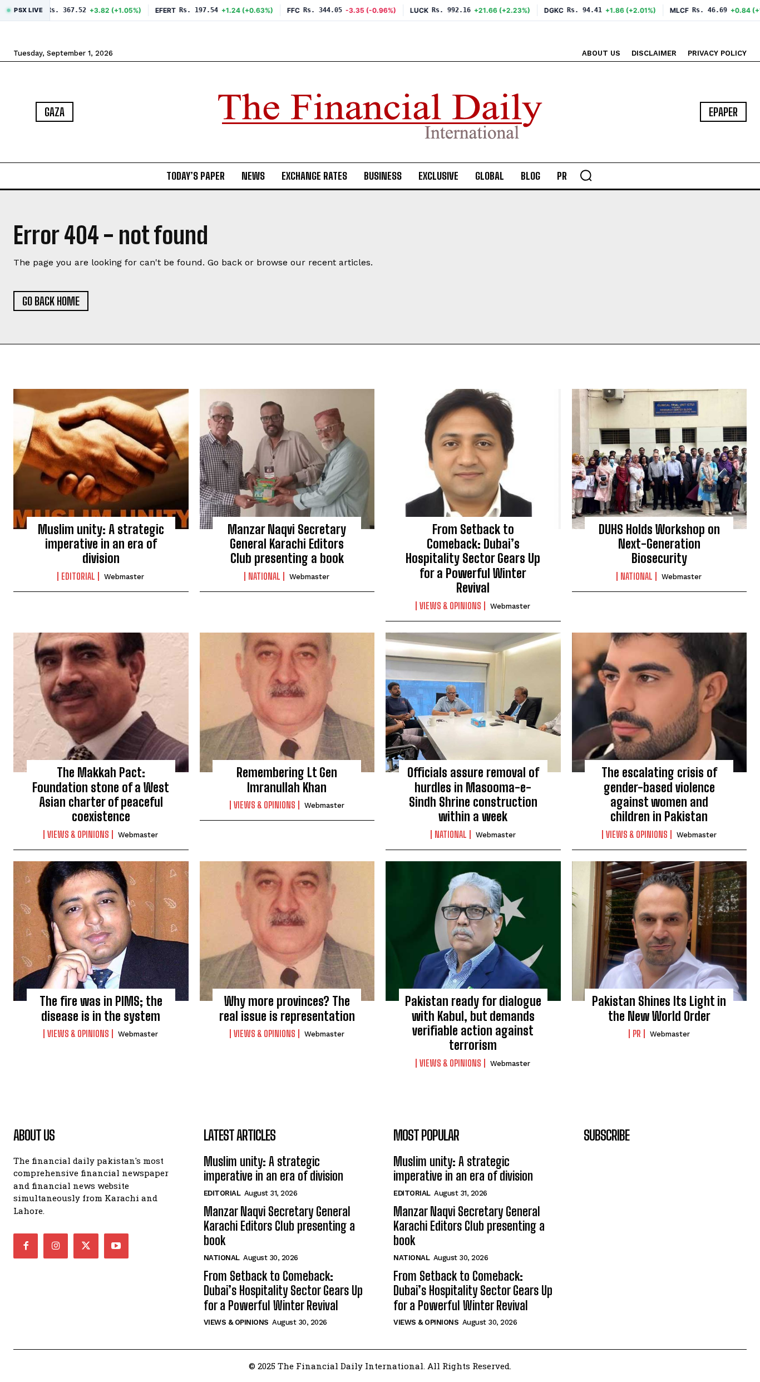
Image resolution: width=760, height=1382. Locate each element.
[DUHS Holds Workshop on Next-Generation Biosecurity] (659, 459)
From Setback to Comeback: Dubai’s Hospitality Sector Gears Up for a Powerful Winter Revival (473, 559)
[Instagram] (55, 1245)
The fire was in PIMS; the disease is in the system (101, 1008)
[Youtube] (116, 1245)
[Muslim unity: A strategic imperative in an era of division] (101, 459)
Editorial (78, 576)
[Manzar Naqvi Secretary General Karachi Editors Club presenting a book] (287, 459)
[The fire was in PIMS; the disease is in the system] (101, 931)
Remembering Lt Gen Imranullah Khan (286, 779)
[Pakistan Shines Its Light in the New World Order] (659, 931)
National (264, 576)
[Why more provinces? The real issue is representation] (287, 931)
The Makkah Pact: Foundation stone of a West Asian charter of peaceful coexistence (100, 794)
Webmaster (124, 576)
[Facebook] (25, 1245)
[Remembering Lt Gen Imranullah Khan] (287, 703)
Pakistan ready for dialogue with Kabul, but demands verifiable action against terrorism (473, 1023)
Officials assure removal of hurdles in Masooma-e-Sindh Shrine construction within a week (473, 794)
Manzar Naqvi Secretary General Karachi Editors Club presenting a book (287, 544)
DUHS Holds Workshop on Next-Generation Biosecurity (659, 544)
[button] (586, 175)
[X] (85, 1245)
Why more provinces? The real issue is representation (287, 1008)
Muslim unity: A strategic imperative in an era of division (101, 544)
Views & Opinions (450, 605)
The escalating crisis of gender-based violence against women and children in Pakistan (659, 794)
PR (637, 1033)
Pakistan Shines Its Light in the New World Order (659, 1008)
